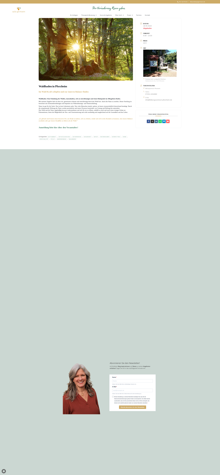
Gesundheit (87, 136)
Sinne (124, 136)
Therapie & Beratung (88, 15)
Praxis (129, 15)
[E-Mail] (168, 121)
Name (114, 377)
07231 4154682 (151, 94)
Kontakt (147, 15)
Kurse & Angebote (106, 15)
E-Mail (114, 386)
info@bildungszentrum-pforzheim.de (158, 100)
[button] (4, 471)
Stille (53, 139)
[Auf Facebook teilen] (148, 121)
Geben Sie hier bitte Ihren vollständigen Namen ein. (124, 384)
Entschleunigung (64, 136)
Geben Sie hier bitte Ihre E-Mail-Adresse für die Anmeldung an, (127, 393)
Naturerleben (104, 136)
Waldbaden (72, 139)
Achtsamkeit (52, 136)
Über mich (118, 15)
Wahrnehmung (61, 139)
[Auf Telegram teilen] (164, 121)
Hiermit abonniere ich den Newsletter (133, 407)
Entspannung (77, 136)
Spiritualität (44, 139)
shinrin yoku (116, 136)
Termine (138, 15)
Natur (96, 136)
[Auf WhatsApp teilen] (160, 121)
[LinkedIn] (156, 121)
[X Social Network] (152, 121)
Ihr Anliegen (74, 15)
